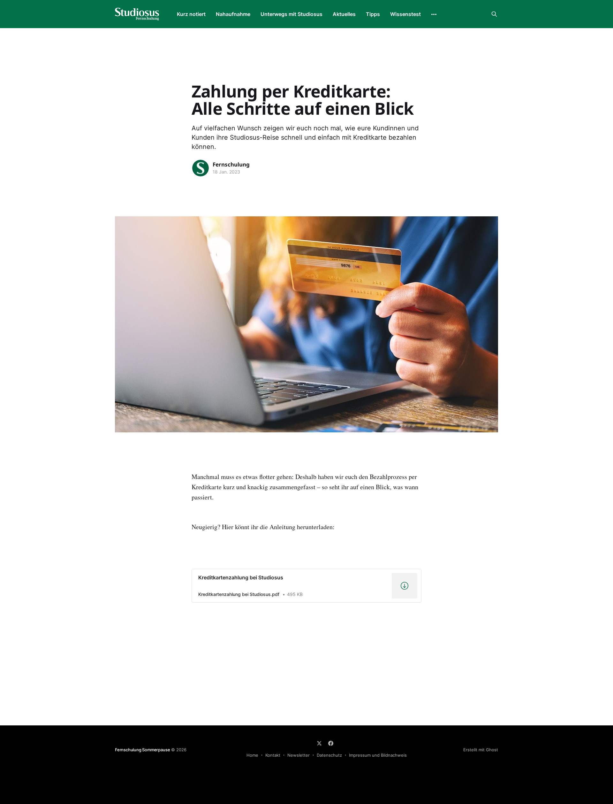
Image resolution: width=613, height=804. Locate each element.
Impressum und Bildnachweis (378, 755)
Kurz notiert (191, 14)
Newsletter (298, 755)
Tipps (373, 14)
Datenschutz (329, 755)
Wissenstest (405, 14)
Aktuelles (344, 14)
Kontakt (272, 755)
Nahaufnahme (233, 14)
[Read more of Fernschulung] (200, 168)
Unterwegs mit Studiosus (291, 14)
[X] (319, 743)
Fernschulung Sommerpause (142, 749)
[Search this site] (494, 14)
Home (252, 755)
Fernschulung (231, 164)
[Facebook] (330, 743)
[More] (434, 14)
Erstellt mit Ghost (480, 749)
